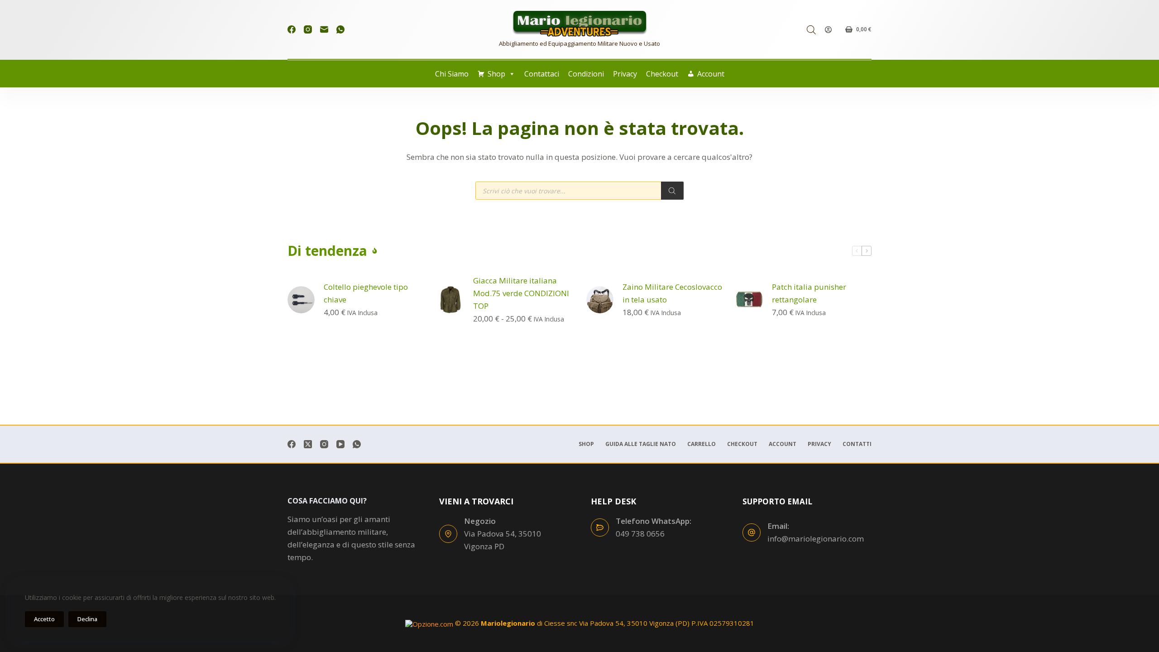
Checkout (662, 74)
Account (710, 74)
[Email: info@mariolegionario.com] (751, 532)
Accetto (44, 619)
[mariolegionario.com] (579, 23)
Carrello (701, 444)
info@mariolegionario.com (815, 538)
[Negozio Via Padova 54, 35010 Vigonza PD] (448, 534)
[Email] (324, 29)
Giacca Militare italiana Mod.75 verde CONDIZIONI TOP (521, 293)
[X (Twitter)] (308, 444)
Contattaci (541, 74)
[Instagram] (308, 29)
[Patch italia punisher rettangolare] (749, 299)
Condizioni (586, 74)
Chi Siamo (452, 74)
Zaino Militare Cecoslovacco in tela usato (672, 293)
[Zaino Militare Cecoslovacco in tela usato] (599, 299)
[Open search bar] (811, 29)
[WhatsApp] (340, 29)
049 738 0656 (640, 533)
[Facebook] (291, 29)
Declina (87, 619)
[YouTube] (340, 444)
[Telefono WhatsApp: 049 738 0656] (600, 527)
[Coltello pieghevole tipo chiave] (301, 299)
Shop (496, 74)
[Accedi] (828, 29)
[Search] (672, 191)
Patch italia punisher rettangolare (809, 293)
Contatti (857, 444)
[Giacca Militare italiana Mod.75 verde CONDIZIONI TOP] (450, 299)
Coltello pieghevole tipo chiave (366, 293)
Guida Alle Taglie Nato (640, 444)
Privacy (625, 74)
